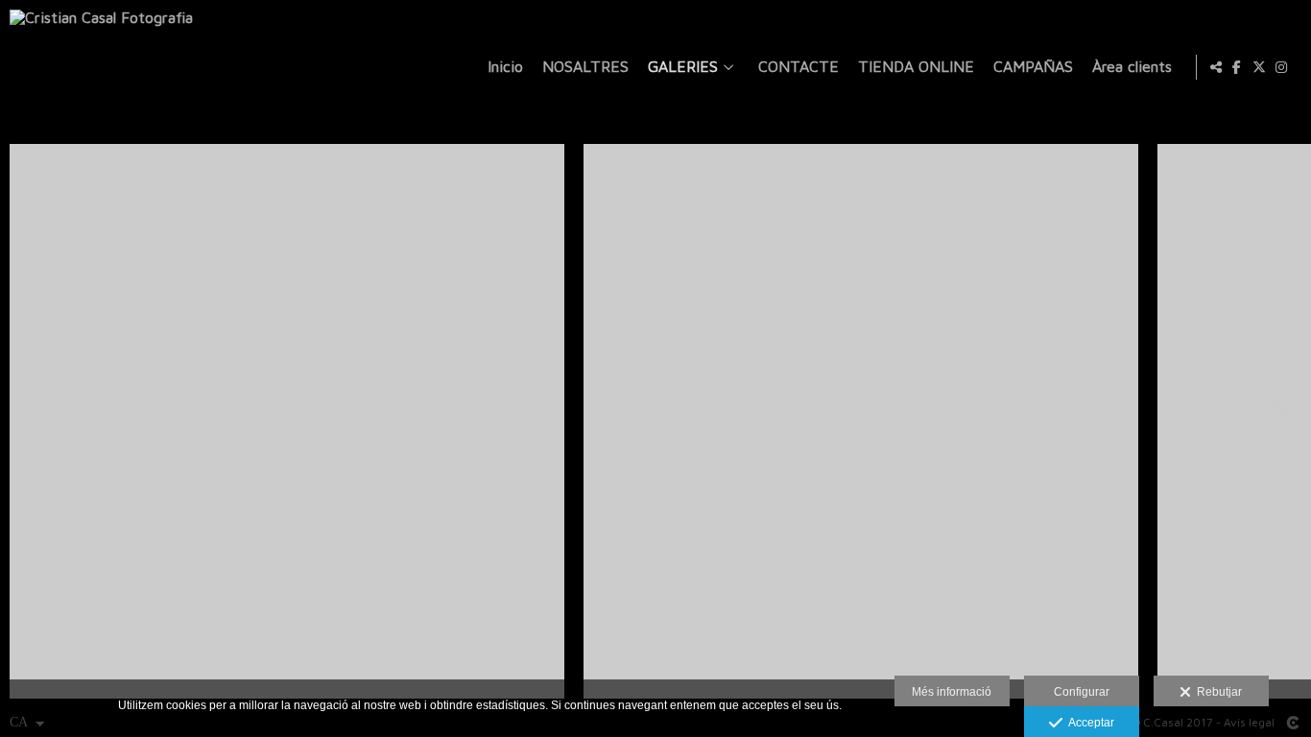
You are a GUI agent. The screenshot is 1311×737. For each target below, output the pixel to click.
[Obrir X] (1259, 67)
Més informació (951, 692)
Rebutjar (1216, 692)
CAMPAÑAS (1033, 67)
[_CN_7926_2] (287, 421)
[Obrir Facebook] (1237, 67)
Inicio (505, 67)
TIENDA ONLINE (916, 67)
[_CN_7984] (861, 421)
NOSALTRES (585, 67)
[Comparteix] (1216, 67)
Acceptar (1088, 722)
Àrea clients (1132, 67)
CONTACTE (798, 67)
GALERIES (683, 67)
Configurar (1081, 692)
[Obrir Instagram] (1281, 67)
